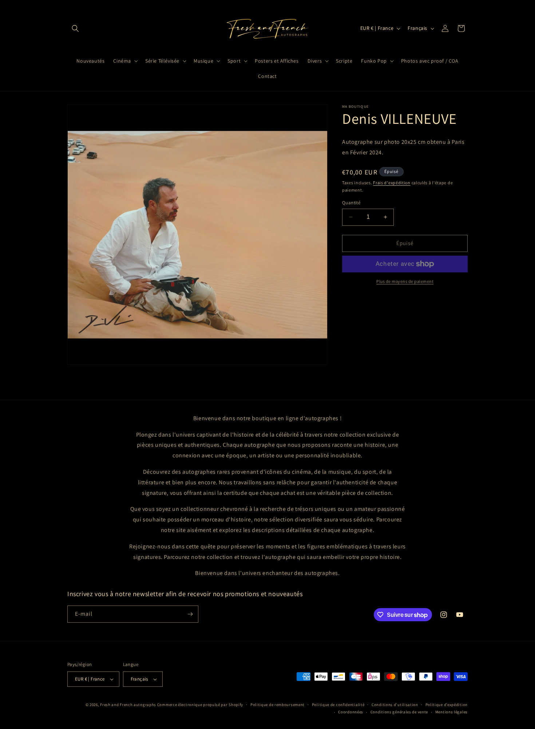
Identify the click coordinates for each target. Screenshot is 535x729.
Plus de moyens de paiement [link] (404, 281)
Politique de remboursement (277, 704)
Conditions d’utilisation (395, 704)
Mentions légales (451, 711)
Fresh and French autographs (128, 704)
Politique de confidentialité (338, 704)
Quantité (351, 203)
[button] (75, 28)
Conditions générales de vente (399, 711)
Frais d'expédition (392, 182)
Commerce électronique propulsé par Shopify (200, 704)
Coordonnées (350, 711)
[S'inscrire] (190, 614)
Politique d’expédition (446, 704)
